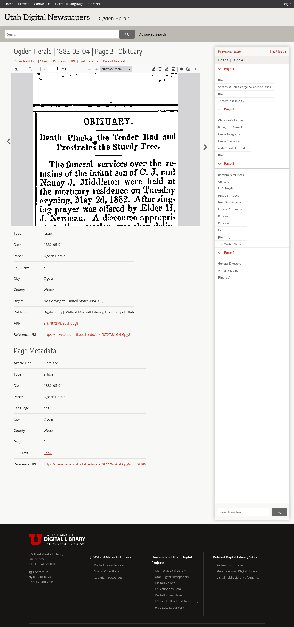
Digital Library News (168, 595)
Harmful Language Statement (77, 4)
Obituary (223, 182)
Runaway (224, 216)
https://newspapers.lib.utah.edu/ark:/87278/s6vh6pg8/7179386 (95, 464)
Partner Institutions (229, 565)
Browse (23, 4)
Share (44, 61)
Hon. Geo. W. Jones (230, 202)
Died (221, 230)
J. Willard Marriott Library (46, 554)
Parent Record (114, 61)
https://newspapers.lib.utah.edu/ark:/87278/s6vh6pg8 (87, 334)
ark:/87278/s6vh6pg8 (61, 323)
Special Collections (106, 571)
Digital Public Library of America (237, 577)
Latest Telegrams (229, 134)
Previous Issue (229, 51)
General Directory (229, 263)
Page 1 (229, 69)
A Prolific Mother (229, 271)
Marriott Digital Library (170, 570)
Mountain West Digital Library (236, 571)
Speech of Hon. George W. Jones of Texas (244, 87)
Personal (223, 223)
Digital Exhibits (165, 583)
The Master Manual (230, 244)
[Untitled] (224, 80)
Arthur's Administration (233, 148)
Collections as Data (168, 589)
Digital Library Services (109, 565)
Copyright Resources (108, 577)
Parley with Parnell (230, 127)
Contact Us (42, 4)
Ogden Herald (114, 18)
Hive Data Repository (169, 607)
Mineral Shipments (230, 209)
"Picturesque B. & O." (231, 101)
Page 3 (229, 163)
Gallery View (89, 61)
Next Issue (278, 51)
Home (9, 4)
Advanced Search (152, 34)
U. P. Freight (226, 188)
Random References (231, 175)
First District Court (229, 196)
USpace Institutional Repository (176, 601)
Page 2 (229, 109)
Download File (25, 61)
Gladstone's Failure (230, 120)
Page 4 (229, 252)
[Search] (127, 34)
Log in (287, 4)
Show (48, 453)
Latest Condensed (229, 141)
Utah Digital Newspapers (172, 577)
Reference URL (64, 61)
